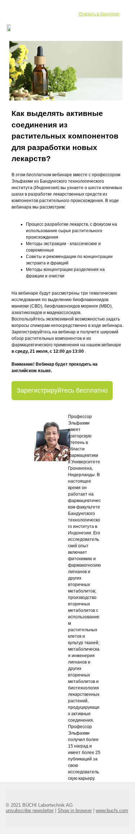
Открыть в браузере (99, 14)
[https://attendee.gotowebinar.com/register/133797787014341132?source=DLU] (65, 70)
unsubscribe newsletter (30, 810)
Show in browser (75, 810)
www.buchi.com (112, 810)
